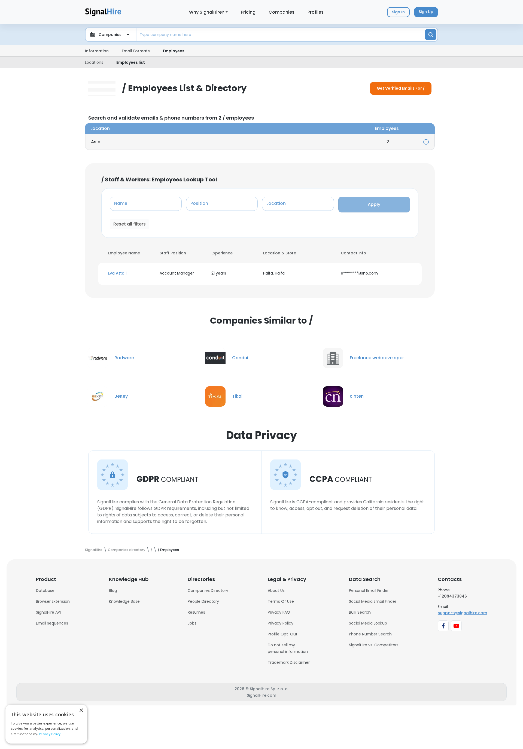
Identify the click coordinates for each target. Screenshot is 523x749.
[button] (130, 273)
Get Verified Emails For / (401, 88)
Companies (281, 12)
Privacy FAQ (279, 612)
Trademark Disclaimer (289, 662)
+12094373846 (452, 596)
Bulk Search (360, 612)
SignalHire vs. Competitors (374, 645)
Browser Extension (53, 601)
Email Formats (136, 51)
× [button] (81, 710)
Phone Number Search (370, 634)
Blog (113, 590)
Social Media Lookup (368, 623)
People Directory (203, 601)
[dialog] (46, 724)
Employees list (130, 62)
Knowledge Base (124, 601)
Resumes (196, 612)
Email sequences (52, 623)
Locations (94, 62)
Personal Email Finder (369, 590)
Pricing (248, 12)
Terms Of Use (281, 601)
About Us (276, 590)
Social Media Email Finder (372, 601)
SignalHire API (48, 612)
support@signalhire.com (462, 613)
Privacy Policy (280, 623)
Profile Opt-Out (282, 634)
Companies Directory (208, 590)
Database (45, 590)
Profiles (316, 12)
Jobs (192, 623)
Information (97, 51)
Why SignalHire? (206, 12)
